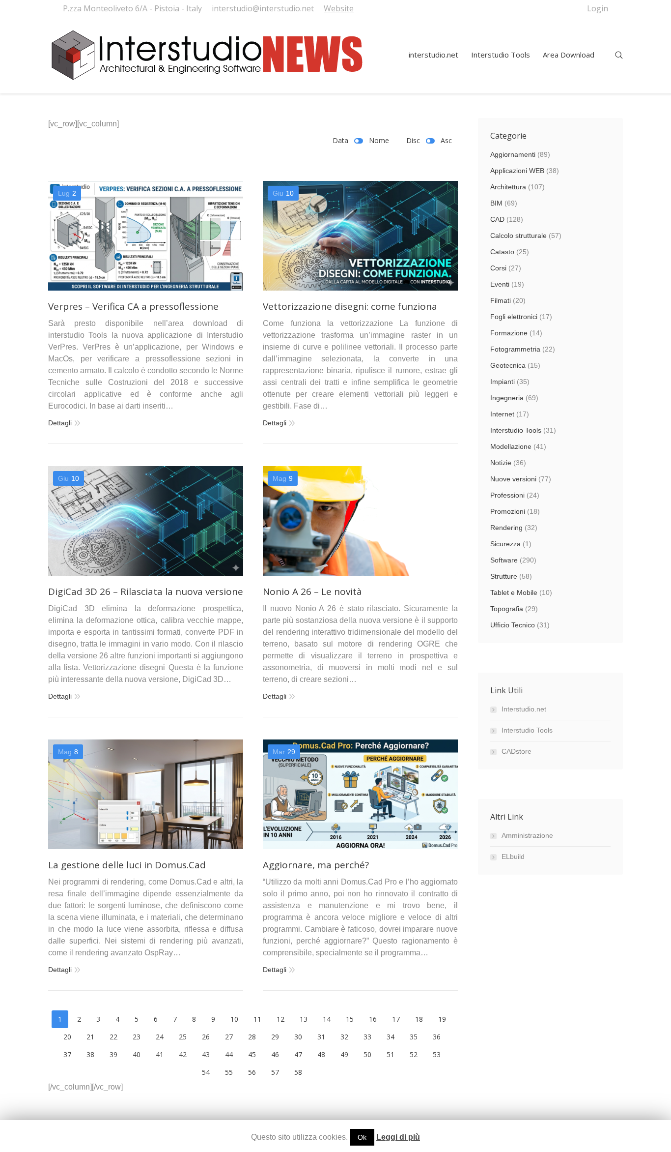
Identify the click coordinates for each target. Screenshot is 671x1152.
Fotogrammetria (515, 349)
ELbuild (513, 856)
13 (304, 1019)
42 (183, 1054)
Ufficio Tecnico (512, 625)
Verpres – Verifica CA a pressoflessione (133, 306)
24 (160, 1036)
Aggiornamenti (512, 154)
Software (504, 560)
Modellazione (510, 446)
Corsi (498, 268)
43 (206, 1054)
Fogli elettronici (513, 317)
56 (252, 1072)
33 (367, 1036)
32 (344, 1036)
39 (113, 1054)
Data (340, 140)
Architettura (508, 187)
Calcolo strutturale (518, 235)
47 (298, 1054)
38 (90, 1054)
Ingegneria (507, 398)
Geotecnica (508, 365)
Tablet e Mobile (513, 592)
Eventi (499, 284)
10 (234, 1019)
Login (597, 8)
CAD (497, 219)
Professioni (507, 495)
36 (437, 1036)
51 (390, 1054)
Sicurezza (505, 544)
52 (414, 1054)
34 (390, 1036)
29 (275, 1036)
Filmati (500, 300)
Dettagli (60, 423)
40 (136, 1054)
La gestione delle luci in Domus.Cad (127, 865)
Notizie (500, 463)
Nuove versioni (513, 479)
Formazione (509, 333)
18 (419, 1019)
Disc (413, 140)
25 (183, 1036)
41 (160, 1054)
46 (275, 1054)
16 (373, 1019)
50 (367, 1054)
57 (275, 1072)
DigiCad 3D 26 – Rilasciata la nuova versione (145, 592)
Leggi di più (398, 1137)
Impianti (502, 381)
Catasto (502, 252)
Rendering (506, 528)
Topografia (506, 609)
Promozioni (507, 511)
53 (437, 1054)
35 (414, 1036)
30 (298, 1036)
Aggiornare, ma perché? (316, 865)
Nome (379, 140)
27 (229, 1036)
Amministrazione (527, 835)
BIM (496, 203)
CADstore (516, 751)
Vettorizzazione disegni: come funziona (350, 306)
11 (257, 1019)
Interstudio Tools (515, 430)
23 (136, 1036)
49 (344, 1054)
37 (67, 1054)
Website (339, 8)
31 (321, 1036)
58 (298, 1072)
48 (321, 1054)
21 (90, 1036)
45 (252, 1054)
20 (67, 1036)
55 (229, 1072)
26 (206, 1036)
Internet (502, 414)
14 (327, 1019)
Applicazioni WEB (517, 171)
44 (229, 1054)
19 (442, 1019)
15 (350, 1019)
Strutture (503, 576)
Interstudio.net (524, 709)
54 (206, 1072)
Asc (446, 140)
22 (113, 1036)
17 (396, 1019)
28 (252, 1036)
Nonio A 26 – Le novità (312, 592)
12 (280, 1019)
